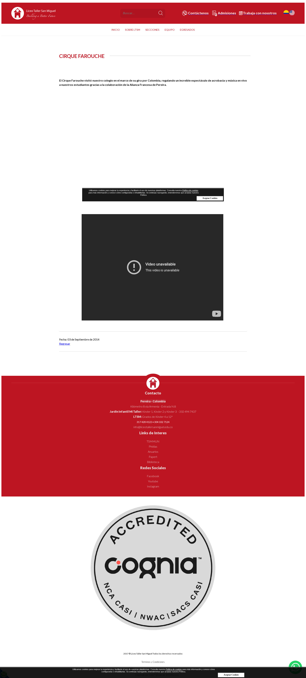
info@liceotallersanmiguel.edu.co (153, 427)
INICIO (115, 29)
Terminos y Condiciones (153, 661)
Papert (153, 456)
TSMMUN (153, 441)
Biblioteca (153, 462)
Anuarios (153, 451)
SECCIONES (152, 29)
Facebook (153, 476)
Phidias (153, 446)
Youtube (153, 481)
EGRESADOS (187, 29)
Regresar (64, 343)
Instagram (153, 486)
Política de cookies (174, 669)
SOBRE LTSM (132, 29)
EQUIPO (170, 29)
